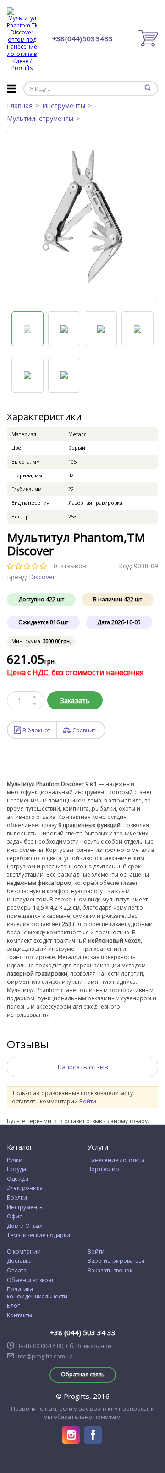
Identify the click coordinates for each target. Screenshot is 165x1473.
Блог (13, 1305)
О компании (24, 1251)
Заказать (75, 700)
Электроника (25, 1188)
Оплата (17, 1270)
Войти (87, 1101)
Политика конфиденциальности (37, 1293)
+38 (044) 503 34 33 (82, 38)
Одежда (17, 1179)
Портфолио (103, 1169)
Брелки (17, 1197)
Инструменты (63, 106)
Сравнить (85, 730)
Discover (42, 577)
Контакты (19, 1315)
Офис (14, 1216)
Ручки (14, 1160)
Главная (20, 106)
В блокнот (36, 730)
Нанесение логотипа (116, 1160)
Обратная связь (82, 1374)
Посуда (16, 1169)
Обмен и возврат (30, 1280)
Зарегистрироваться (116, 1261)
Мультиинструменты (40, 119)
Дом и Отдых (24, 1226)
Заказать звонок (110, 1270)
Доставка (19, 1261)
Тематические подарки (38, 1235)
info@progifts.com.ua (44, 1356)
